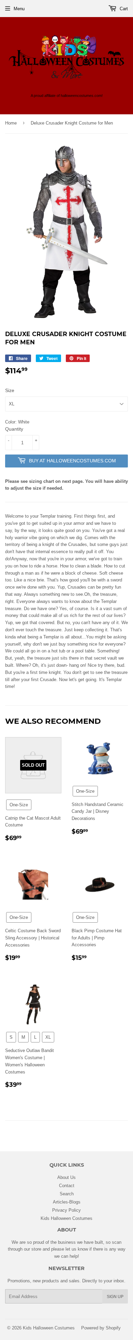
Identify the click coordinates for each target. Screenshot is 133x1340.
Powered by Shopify (101, 1327)
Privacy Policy (66, 1210)
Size (9, 390)
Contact (66, 1185)
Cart (123, 8)
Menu (19, 8)
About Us (66, 1177)
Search (67, 1193)
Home (11, 123)
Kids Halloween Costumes (66, 1218)
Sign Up (115, 1296)
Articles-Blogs (66, 1202)
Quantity (14, 429)
